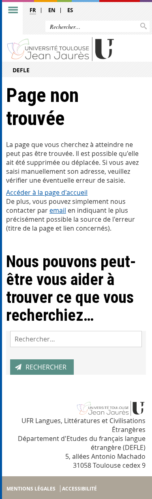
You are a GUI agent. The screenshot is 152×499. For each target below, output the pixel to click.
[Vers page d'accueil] (61, 48)
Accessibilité (79, 488)
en (52, 10)
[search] (76, 339)
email (57, 210)
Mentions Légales (31, 488)
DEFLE (21, 70)
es (70, 10)
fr (33, 10)
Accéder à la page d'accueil (47, 192)
